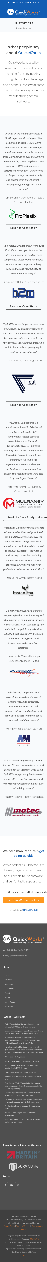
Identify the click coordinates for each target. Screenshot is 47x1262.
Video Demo (10, 1002)
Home (18, 28)
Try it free (9, 1006)
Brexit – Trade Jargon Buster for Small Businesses (20, 1113)
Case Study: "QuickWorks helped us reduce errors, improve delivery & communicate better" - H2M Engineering (24, 1086)
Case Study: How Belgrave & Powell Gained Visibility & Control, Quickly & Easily (22, 1093)
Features (8, 979)
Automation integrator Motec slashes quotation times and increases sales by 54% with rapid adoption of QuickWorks (22, 1040)
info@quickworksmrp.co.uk (16, 955)
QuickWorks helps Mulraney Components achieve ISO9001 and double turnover (22, 1025)
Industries (9, 984)
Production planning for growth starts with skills (22, 1107)
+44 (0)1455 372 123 (17, 950)
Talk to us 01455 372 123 (24, 2)
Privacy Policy (9, 1226)
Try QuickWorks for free (23, 900)
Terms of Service (23, 1226)
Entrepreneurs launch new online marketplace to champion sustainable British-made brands (23, 1100)
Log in (23, 1255)
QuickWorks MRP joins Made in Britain (20, 1072)
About (7, 993)
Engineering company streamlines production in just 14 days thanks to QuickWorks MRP (24, 1032)
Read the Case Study (23, 227)
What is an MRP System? (15, 1057)
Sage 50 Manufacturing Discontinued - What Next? (23, 1077)
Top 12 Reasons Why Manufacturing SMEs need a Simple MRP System (22, 1066)
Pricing (7, 997)
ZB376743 (34, 1239)
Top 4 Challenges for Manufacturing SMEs (22, 1061)
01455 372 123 (29, 909)
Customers (9, 988)
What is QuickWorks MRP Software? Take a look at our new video (22, 1120)
